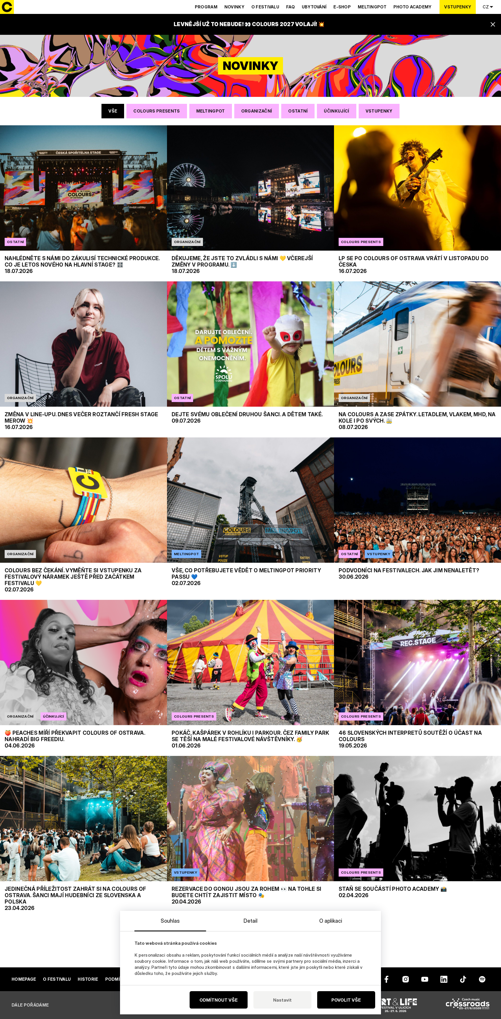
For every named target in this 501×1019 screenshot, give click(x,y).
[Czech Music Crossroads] (467, 1005)
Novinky (234, 6)
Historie (88, 979)
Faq (290, 6)
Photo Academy (412, 6)
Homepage (24, 979)
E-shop (342, 6)
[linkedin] (444, 979)
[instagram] (405, 979)
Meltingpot (372, 6)
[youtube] (425, 979)
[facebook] (386, 979)
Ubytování (314, 6)
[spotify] (482, 979)
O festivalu (265, 6)
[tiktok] (463, 979)
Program (206, 6)
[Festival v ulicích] (395, 1005)
